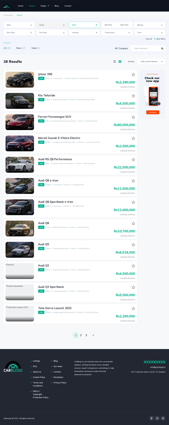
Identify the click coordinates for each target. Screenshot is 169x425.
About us (37, 372)
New (21, 48)
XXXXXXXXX (154, 362)
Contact (67, 6)
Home (20, 6)
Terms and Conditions (38, 384)
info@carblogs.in (157, 367)
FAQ (35, 366)
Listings (36, 361)
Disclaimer (58, 377)
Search (32, 6)
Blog (57, 6)
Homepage (8, 15)
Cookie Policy (39, 377)
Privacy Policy (60, 382)
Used (36, 48)
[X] (157, 418)
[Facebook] (151, 418)
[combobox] (19, 25)
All (7, 48)
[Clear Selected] (96, 24)
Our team (58, 366)
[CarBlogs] (6, 6)
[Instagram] (163, 418)
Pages (43, 6)
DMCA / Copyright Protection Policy (40, 394)
